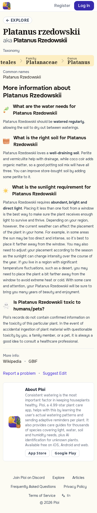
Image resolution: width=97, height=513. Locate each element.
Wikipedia (12, 361)
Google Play (65, 453)
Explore (58, 477)
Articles (78, 477)
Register (62, 5)
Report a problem (19, 373)
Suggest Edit (55, 373)
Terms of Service (42, 495)
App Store (37, 453)
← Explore (17, 20)
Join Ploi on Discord (29, 477)
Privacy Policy (75, 486)
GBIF (33, 361)
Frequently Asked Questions (33, 486)
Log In (84, 5)
